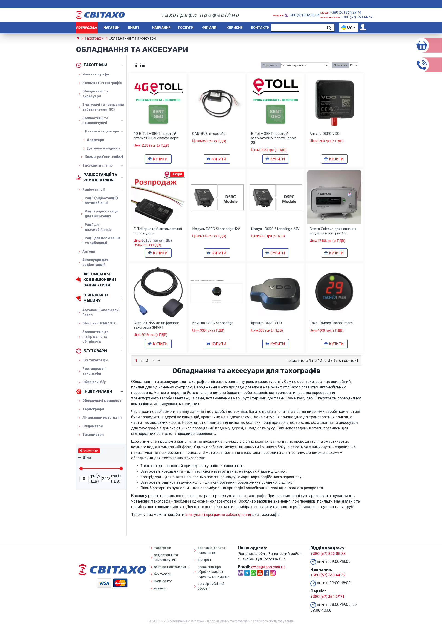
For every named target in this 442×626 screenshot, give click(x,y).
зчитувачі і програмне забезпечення (218, 514)
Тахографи (94, 38)
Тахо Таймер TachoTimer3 (331, 323)
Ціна (87, 457)
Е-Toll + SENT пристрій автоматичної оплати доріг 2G (273, 138)
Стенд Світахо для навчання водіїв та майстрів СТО (333, 231)
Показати (340, 65)
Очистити (90, 450)
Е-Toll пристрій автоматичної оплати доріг (158, 231)
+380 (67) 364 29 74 (345, 12)
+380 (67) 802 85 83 (304, 15)
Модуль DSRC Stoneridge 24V (275, 229)
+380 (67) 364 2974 (327, 596)
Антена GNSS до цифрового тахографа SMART (156, 325)
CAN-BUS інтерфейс (208, 134)
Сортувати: (270, 65)
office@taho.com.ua (268, 567)
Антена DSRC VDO (325, 134)
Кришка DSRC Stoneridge (212, 323)
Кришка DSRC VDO (266, 323)
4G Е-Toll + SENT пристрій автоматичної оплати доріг (156, 136)
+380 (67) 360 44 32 (356, 17)
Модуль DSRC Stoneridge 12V (216, 229)
